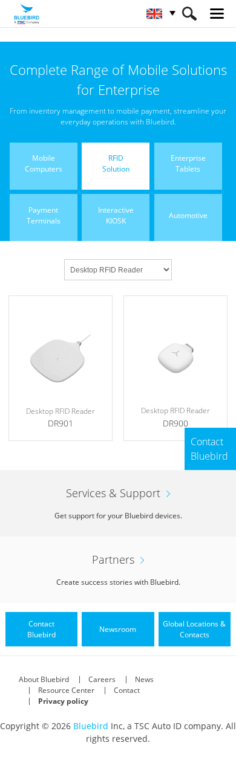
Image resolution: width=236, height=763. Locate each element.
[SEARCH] (189, 13)
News (144, 679)
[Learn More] (60, 368)
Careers (102, 679)
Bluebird (90, 726)
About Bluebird (44, 679)
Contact (127, 690)
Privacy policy (63, 701)
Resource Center (66, 690)
